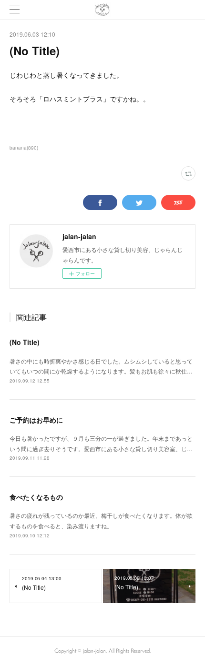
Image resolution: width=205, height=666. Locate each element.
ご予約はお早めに (36, 419)
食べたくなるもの (36, 497)
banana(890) (24, 147)
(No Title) (25, 342)
